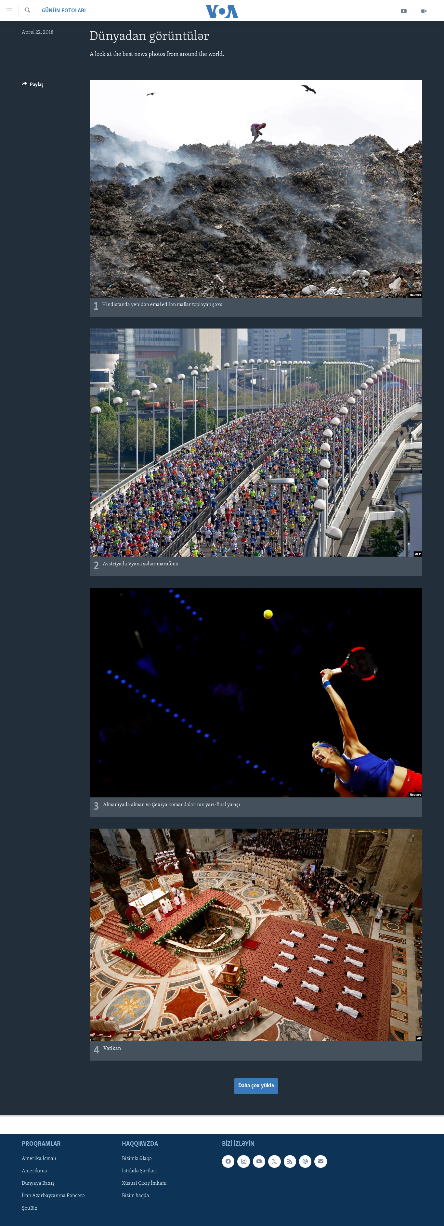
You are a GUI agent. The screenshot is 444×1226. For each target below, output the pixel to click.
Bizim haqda (135, 1195)
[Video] (424, 11)
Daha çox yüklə (256, 1086)
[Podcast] (305, 1161)
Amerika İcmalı (39, 1158)
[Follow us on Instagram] (243, 1161)
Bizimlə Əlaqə (137, 1158)
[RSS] (290, 1161)
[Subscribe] (320, 1161)
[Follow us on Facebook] (228, 1161)
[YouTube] (404, 11)
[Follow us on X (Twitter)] (274, 1161)
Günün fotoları (64, 11)
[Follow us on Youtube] (259, 1161)
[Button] (33, 86)
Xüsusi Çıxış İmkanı (144, 1183)
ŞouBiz (29, 1208)
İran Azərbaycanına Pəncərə (53, 1195)
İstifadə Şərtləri (139, 1171)
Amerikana (34, 1171)
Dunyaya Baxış (38, 1183)
